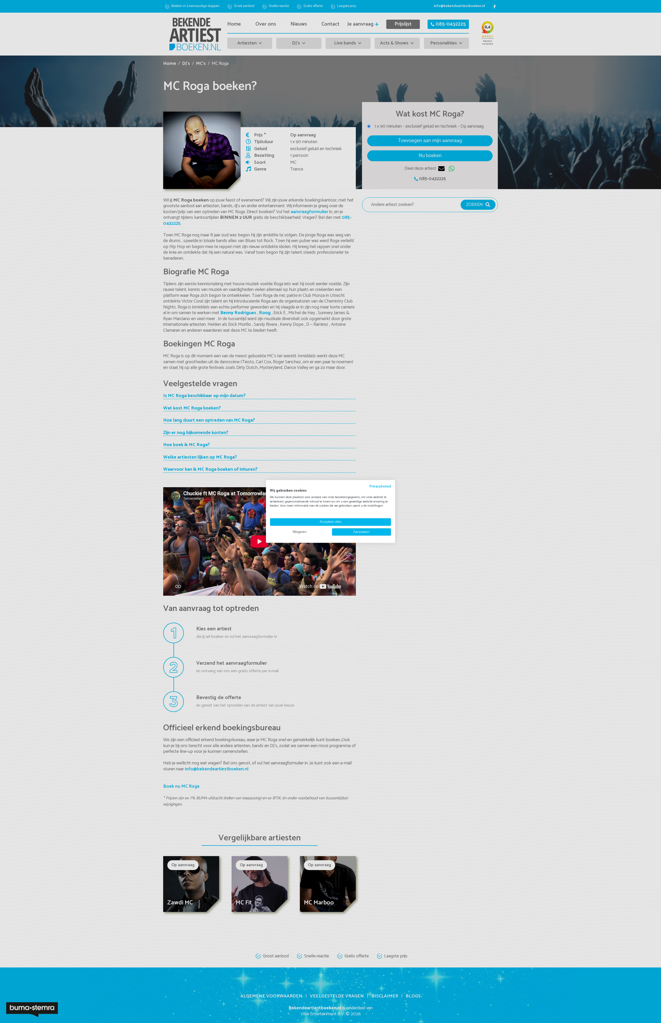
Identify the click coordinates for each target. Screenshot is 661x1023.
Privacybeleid (380, 486)
